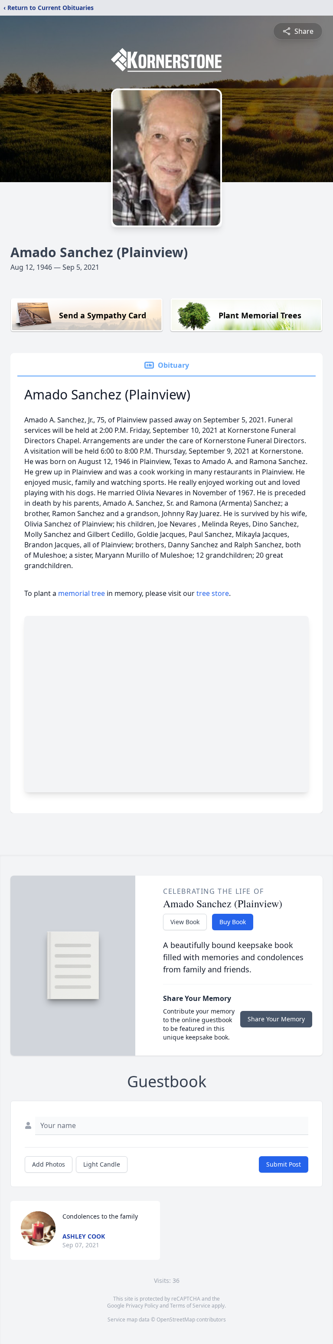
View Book (184, 922)
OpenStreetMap (176, 1319)
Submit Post (283, 1164)
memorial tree (81, 593)
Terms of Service (190, 1305)
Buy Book (232, 922)
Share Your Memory (276, 1019)
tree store (212, 593)
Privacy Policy (142, 1305)
